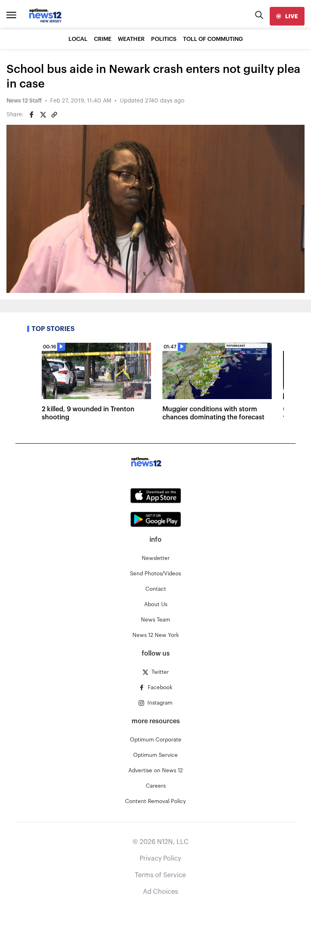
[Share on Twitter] (43, 114)
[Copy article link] (54, 114)
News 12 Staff (24, 101)
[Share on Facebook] (31, 114)
